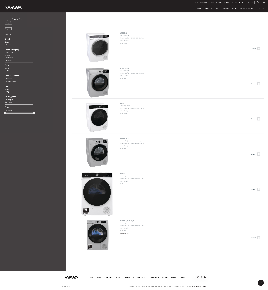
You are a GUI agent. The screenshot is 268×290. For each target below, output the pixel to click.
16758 (182, 286)
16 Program (9, 102)
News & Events (154, 277)
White (8, 71)
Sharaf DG (9, 55)
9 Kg (7, 92)
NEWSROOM (219, 2)
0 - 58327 (9, 110)
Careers (234, 8)
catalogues (203, 2)
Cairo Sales (9, 52)
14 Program (9, 100)
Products (207, 8)
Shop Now (260, 8)
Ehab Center (9, 58)
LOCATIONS (211, 2)
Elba (7, 42)
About (196, 2)
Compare (253, 48)
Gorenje (8, 45)
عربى (251, 2)
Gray (7, 68)
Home (199, 8)
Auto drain (9, 79)
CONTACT (226, 2)
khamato (9, 60)
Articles (226, 8)
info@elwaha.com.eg (199, 286)
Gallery (217, 8)
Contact (182, 277)
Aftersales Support (246, 8)
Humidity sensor (11, 81)
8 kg (7, 89)
